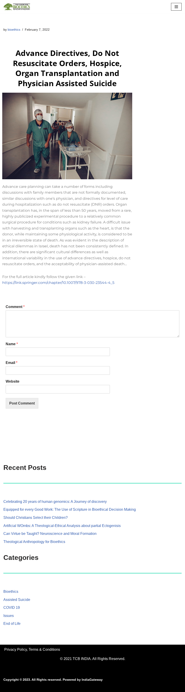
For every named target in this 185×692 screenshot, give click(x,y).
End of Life (12, 623)
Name (12, 344)
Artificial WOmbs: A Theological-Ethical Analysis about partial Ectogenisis (62, 526)
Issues (8, 616)
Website (12, 381)
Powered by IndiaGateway (83, 679)
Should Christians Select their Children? (35, 518)
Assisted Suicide (16, 600)
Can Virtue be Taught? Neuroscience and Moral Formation (50, 534)
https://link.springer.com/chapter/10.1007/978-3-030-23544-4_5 (58, 282)
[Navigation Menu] (176, 7)
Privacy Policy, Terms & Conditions (32, 649)
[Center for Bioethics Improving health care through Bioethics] (16, 6)
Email (11, 363)
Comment (15, 307)
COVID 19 (11, 607)
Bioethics (10, 591)
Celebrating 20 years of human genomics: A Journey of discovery (55, 501)
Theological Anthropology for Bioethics (34, 542)
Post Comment (22, 403)
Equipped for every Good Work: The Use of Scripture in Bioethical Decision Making (69, 509)
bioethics (14, 29)
